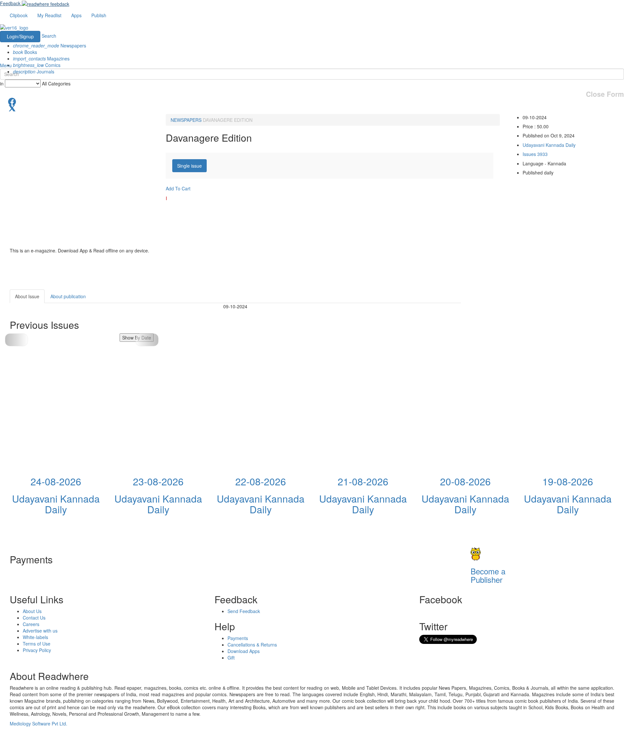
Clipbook (19, 15)
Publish (98, 15)
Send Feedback (244, 611)
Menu (6, 65)
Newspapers (49, 45)
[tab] (189, 165)
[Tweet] (312, 107)
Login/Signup (20, 36)
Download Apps (244, 651)
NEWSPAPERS (186, 120)
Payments (238, 638)
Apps (76, 15)
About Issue (27, 296)
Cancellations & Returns (252, 644)
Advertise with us (40, 630)
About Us (32, 611)
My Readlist (49, 15)
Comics (36, 65)
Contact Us (34, 617)
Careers (31, 624)
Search (49, 35)
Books (25, 52)
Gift (231, 657)
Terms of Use (36, 643)
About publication (68, 296)
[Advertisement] (519, 330)
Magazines (41, 58)
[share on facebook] (312, 101)
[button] (147, 339)
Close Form (605, 94)
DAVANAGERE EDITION (228, 120)
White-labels (35, 637)
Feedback (10, 3)
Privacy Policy (37, 650)
